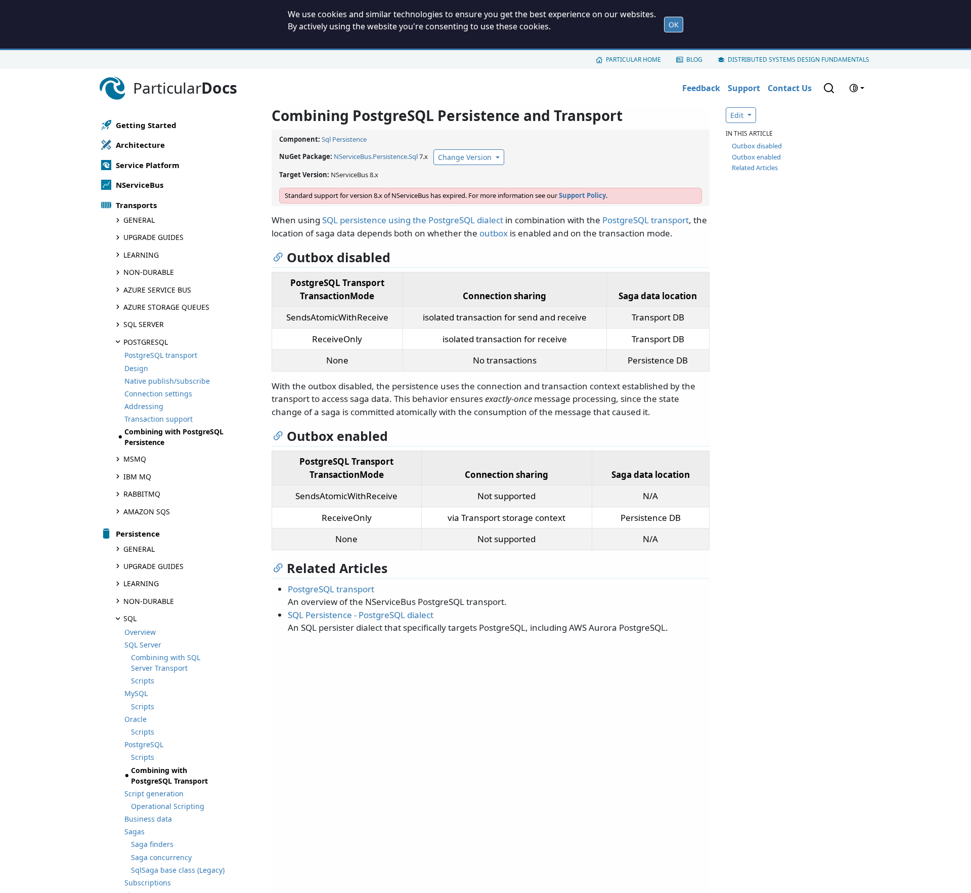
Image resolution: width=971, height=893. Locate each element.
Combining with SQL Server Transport (165, 663)
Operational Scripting (167, 806)
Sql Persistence (344, 139)
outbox (493, 233)
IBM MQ (137, 476)
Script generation (154, 793)
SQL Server (143, 324)
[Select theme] (856, 88)
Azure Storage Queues (166, 307)
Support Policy (582, 195)
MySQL (136, 693)
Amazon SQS (146, 511)
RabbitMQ (141, 494)
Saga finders (152, 844)
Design (136, 368)
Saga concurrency (161, 857)
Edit (737, 115)
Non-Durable (148, 272)
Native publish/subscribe (167, 381)
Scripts (142, 680)
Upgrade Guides (153, 237)
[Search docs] (829, 88)
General (139, 220)
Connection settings (158, 393)
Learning (141, 255)
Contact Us (790, 88)
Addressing (143, 406)
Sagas (134, 831)
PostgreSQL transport (160, 355)
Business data (148, 819)
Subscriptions (147, 882)
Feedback (701, 88)
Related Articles (755, 167)
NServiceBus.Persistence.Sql (376, 156)
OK (674, 24)
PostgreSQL (145, 342)
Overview (140, 632)
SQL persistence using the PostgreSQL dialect (412, 220)
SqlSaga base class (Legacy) (178, 870)
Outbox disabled (757, 145)
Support (744, 88)
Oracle (135, 719)
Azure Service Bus (157, 290)
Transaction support (158, 419)
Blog (694, 59)
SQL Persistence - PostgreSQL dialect (360, 615)
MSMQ (134, 459)
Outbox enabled (756, 156)
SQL (130, 618)
